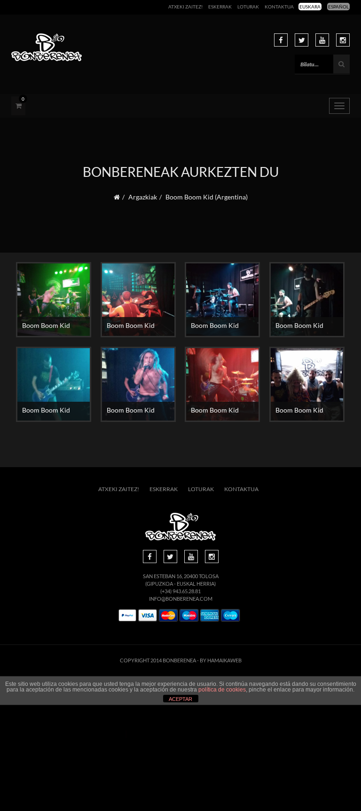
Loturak (248, 6)
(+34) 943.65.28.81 (180, 591)
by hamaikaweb (221, 660)
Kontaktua (279, 6)
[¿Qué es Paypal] (127, 615)
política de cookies (222, 689)
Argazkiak (142, 197)
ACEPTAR (180, 699)
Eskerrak (220, 6)
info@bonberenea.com (180, 599)
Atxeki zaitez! (185, 6)
